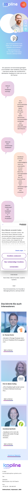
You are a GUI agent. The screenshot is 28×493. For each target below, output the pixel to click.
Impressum (14, 489)
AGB (20, 489)
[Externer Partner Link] (16, 31)
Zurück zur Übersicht (14, 455)
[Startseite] (11, 4)
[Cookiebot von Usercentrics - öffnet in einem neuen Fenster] (19, 225)
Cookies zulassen (14, 256)
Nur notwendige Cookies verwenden (14, 264)
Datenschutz (6, 489)
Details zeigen (19, 250)
